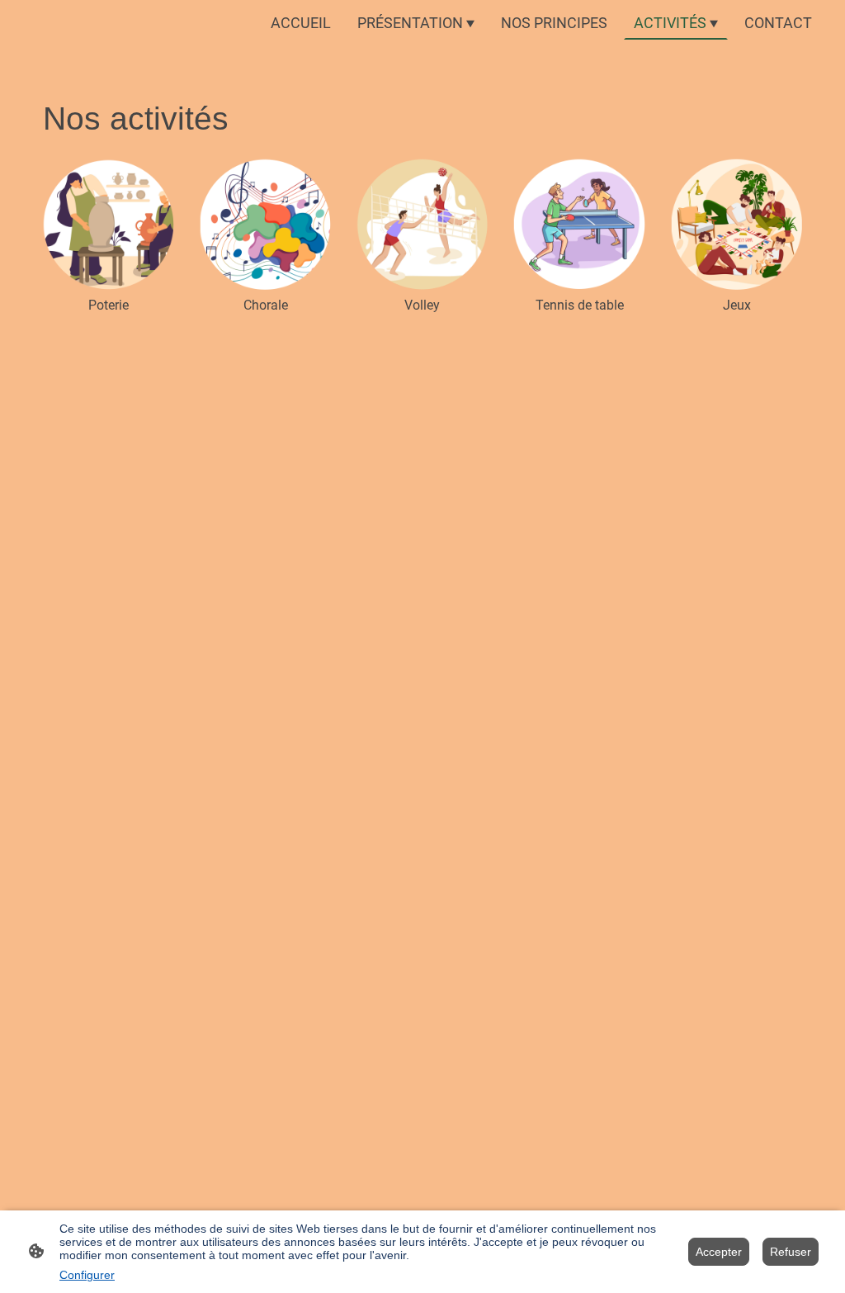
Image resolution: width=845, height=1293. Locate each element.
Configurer (87, 1274)
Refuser (790, 1251)
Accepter (719, 1251)
